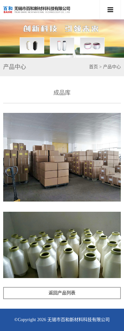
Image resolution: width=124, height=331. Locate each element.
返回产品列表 (62, 293)
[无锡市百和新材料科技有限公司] (50, 9)
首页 (93, 66)
